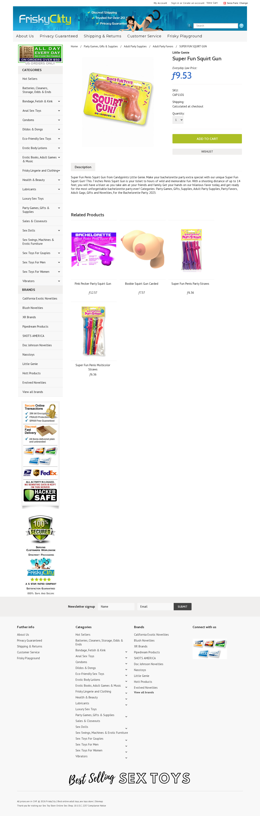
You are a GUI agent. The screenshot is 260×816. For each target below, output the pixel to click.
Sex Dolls (29, 230)
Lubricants (29, 189)
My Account (160, 2)
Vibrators (29, 281)
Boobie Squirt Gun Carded (141, 284)
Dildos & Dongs (33, 129)
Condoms (28, 120)
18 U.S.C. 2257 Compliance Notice (90, 805)
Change (243, 2)
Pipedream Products (35, 326)
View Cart (212, 2)
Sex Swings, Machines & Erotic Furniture (38, 242)
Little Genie (30, 364)
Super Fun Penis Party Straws (190, 284)
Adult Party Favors (163, 46)
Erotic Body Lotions (35, 148)
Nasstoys (29, 354)
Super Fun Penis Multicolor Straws (93, 367)
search (241, 26)
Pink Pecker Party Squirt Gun (93, 284)
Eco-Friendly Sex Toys (37, 139)
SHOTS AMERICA (33, 336)
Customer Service (144, 36)
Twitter (195, 635)
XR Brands (29, 317)
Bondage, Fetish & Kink (38, 101)
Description (83, 167)
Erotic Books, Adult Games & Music (40, 159)
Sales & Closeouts (35, 221)
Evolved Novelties (34, 382)
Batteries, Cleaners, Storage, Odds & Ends (37, 90)
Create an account (194, 2)
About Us (25, 36)
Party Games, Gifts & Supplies (36, 210)
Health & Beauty (34, 180)
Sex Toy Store (49, 805)
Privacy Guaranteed (59, 36)
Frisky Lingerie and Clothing (40, 170)
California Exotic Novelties (40, 298)
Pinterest (209, 635)
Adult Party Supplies (135, 46)
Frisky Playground (184, 36)
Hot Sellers (30, 79)
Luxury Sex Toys (33, 198)
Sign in (175, 2)
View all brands (33, 392)
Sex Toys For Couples (36, 253)
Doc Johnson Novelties (37, 345)
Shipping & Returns (102, 36)
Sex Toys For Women (36, 272)
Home (74, 46)
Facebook (216, 635)
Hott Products (32, 373)
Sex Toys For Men (34, 262)
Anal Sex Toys (32, 111)
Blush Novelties (33, 308)
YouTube (202, 635)
